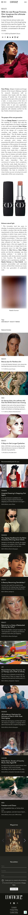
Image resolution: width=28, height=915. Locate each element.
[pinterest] (7, 37)
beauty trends (15, 321)
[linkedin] (10, 37)
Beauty (4, 8)
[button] (25, 198)
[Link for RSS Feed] (17, 903)
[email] (2, 37)
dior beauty (5, 321)
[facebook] (5, 37)
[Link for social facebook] (10, 903)
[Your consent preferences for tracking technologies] (25, 912)
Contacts (13, 907)
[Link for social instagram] (14, 903)
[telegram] (17, 37)
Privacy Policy (14, 909)
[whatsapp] (15, 37)
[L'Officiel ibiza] (14, 2)
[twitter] (12, 37)
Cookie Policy (14, 912)
